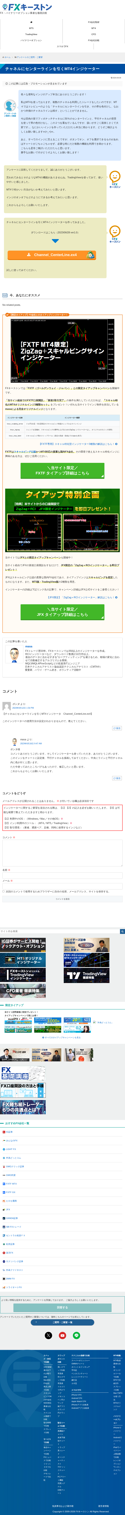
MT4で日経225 (117, 1381)
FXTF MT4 (11, 1184)
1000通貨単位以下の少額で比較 (48, 1372)
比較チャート (61, 1491)
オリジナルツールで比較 (117, 1373)
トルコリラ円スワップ (61, 1390)
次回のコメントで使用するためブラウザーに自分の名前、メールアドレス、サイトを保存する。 (58, 891)
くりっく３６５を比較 (47, 1467)
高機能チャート (61, 1432)
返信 (118, 728)
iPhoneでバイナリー (117, 1431)
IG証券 (9, 1132)
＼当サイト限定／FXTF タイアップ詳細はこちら (62, 470)
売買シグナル (61, 1485)
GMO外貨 (11, 1175)
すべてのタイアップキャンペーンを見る (63, 1037)
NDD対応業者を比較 (47, 1406)
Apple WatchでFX (78, 1401)
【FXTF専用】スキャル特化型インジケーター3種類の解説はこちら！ (77, 444)
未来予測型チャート (61, 1440)
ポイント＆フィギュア (80, 1367)
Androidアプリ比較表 (80, 1408)
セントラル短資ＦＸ (15, 1235)
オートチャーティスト (61, 1460)
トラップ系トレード (61, 1450)
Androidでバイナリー (117, 1440)
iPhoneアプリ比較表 (79, 1405)
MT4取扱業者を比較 (117, 1363)
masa (28, 646)
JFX (8, 1209)
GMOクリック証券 (15, 1166)
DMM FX (10, 1278)
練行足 (74, 1380)
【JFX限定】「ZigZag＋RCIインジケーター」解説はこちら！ (81, 597)
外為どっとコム (13, 1158)
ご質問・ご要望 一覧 (62, 1322)
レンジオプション (117, 1462)
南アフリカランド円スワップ (61, 1411)
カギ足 (74, 1383)
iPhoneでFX (76, 1395)
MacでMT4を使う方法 (117, 1396)
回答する (62, 1307)
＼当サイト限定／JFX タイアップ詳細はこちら (62, 612)
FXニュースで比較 (47, 1459)
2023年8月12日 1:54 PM (23, 708)
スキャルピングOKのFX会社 (48, 1396)
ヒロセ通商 (11, 1201)
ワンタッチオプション (117, 1470)
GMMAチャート (77, 1364)
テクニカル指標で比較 (47, 1416)
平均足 (74, 1370)
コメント (8, 837)
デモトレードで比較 (47, 1477)
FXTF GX (10, 1192)
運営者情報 (103, 1506)
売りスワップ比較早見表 (61, 1380)
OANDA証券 (12, 1218)
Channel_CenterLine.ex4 (53, 255)
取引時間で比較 (47, 1424)
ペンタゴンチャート (79, 1373)
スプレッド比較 (47, 1431)
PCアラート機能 (62, 1478)
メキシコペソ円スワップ (61, 1399)
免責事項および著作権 (62, 1506)
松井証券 (10, 1244)
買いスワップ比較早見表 (61, 1370)
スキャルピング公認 (25, 451)
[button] (122, 931)
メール (7, 880)
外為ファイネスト (14, 1270)
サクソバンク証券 (14, 1261)
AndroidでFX (76, 1398)
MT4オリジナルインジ (117, 1406)
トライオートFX (14, 1287)
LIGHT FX (11, 1149)
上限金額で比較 (117, 1455)
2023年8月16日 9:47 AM (31, 743)
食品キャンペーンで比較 (47, 1450)
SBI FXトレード (13, 1227)
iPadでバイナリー (117, 1449)
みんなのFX (11, 1140)
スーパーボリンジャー (80, 1360)
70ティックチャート (61, 1470)
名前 (6, 870)
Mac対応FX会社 (47, 1381)
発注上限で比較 (47, 1388)
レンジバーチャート (79, 1377)
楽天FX (9, 1253)
